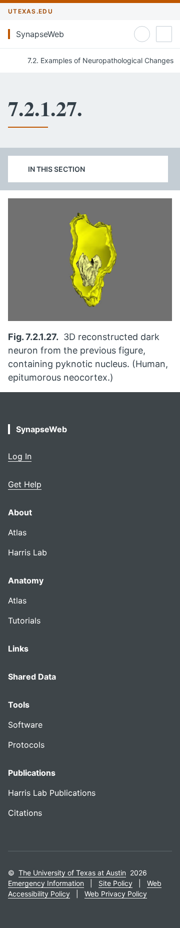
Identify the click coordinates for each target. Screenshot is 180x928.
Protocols (26, 745)
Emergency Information (46, 883)
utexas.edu (30, 11)
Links (18, 649)
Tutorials (24, 620)
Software (25, 725)
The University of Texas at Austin (72, 872)
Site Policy (115, 883)
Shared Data (32, 677)
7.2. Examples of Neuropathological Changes (100, 60)
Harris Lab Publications (52, 793)
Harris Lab (27, 552)
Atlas (17, 532)
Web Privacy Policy (115, 893)
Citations (25, 813)
